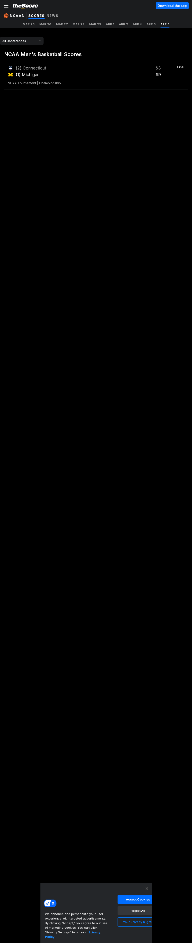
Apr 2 (123, 24)
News (53, 16)
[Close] (146, 888)
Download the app (172, 6)
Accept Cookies (138, 899)
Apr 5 (151, 24)
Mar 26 (45, 24)
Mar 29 (95, 24)
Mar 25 (29, 24)
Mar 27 (62, 24)
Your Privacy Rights (138, 922)
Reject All (138, 910)
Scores (36, 16)
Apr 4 (137, 24)
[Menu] (6, 5)
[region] (96, 913)
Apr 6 (165, 24)
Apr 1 (110, 24)
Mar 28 (79, 24)
